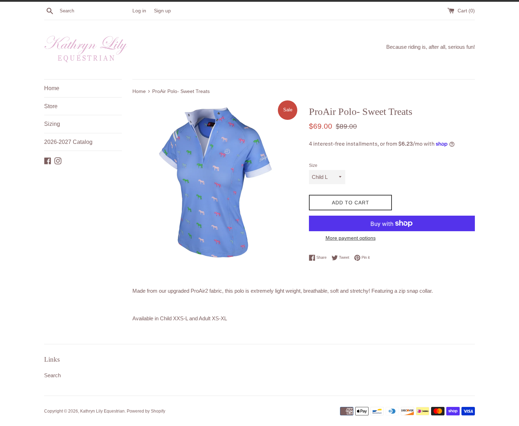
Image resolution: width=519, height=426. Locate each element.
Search (52, 375)
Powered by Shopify (146, 411)
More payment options (351, 238)
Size (313, 165)
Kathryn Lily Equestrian (102, 411)
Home (51, 88)
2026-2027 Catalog (68, 142)
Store (51, 106)
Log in (139, 10)
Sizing (52, 124)
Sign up (162, 10)
